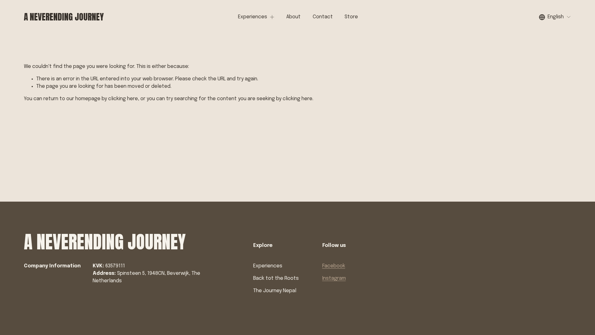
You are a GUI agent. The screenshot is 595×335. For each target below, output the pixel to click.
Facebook (333, 266)
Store (351, 17)
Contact (323, 17)
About (293, 17)
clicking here (123, 98)
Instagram (334, 278)
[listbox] (555, 17)
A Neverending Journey (64, 17)
